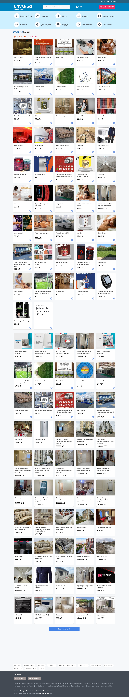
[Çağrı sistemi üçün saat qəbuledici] (43, 193)
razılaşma (49, 691)
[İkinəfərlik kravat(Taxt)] (43, 605)
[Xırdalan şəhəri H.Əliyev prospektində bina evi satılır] (43, 458)
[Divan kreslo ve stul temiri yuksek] (64, 546)
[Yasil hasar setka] (64, 76)
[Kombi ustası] (43, 135)
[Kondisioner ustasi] (106, 135)
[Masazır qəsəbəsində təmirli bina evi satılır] (85, 458)
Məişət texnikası (108, 16)
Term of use (30, 691)
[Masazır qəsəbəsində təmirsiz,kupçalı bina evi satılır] (43, 487)
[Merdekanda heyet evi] (105, 517)
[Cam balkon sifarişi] (106, 76)
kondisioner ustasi (31, 668)
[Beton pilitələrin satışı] (64, 135)
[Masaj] (22, 193)
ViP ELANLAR (21, 37)
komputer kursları (29, 665)
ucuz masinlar (108, 665)
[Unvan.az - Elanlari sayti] (23, 6)
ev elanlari (17, 665)
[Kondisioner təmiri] (85, 47)
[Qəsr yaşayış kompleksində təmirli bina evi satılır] (105, 429)
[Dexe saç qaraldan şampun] (22, 310)
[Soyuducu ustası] (43, 164)
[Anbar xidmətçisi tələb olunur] (22, 76)
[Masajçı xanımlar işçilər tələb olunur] (43, 223)
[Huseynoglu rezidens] (85, 546)
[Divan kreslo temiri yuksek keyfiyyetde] (43, 546)
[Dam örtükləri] (106, 106)
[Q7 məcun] (43, 106)
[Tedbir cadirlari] (43, 76)
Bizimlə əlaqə (111, 1)
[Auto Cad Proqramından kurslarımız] (105, 575)
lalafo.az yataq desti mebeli (67, 665)
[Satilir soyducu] (43, 429)
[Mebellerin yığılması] (64, 106)
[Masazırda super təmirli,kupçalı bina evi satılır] (105, 487)
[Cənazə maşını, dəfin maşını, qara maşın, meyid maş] (22, 252)
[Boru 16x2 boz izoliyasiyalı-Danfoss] (64, 341)
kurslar (42, 668)
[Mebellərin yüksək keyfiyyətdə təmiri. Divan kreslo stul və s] (43, 517)
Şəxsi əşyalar (46, 25)
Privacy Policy (19, 691)
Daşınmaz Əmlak (26, 16)
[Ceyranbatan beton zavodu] (22, 106)
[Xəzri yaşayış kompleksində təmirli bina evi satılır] (64, 458)
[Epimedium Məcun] (22, 164)
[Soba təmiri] (23, 605)
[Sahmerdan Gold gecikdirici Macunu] (85, 164)
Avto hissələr (87, 25)
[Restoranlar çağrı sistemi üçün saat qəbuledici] (106, 281)
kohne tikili (41, 665)
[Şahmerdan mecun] (64, 252)
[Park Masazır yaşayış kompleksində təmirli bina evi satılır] (23, 458)
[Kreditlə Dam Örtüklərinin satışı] (43, 47)
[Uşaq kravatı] (105, 605)
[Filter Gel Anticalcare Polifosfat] (105, 341)
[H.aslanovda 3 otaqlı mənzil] (23, 575)
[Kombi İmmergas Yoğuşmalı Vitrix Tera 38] (43, 341)
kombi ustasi (18, 668)
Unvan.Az (18, 32)
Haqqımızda (40, 691)
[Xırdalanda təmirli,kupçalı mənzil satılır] (85, 429)
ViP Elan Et (33, 37)
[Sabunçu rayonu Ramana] (85, 605)
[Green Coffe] (64, 47)
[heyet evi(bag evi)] (85, 517)
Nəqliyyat (64, 25)
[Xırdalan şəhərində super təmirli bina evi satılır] (64, 487)
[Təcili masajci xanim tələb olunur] (85, 193)
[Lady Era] (85, 223)
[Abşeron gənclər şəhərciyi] (85, 575)
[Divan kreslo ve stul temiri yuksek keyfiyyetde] (23, 517)
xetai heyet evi (83, 665)
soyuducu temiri (96, 665)
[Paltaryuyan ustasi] (85, 281)
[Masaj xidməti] (22, 47)
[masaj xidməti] (85, 106)
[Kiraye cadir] (85, 135)
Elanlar (103, 1)
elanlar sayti (51, 665)
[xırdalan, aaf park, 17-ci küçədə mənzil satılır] (106, 193)
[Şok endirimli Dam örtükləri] (43, 252)
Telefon (64, 16)
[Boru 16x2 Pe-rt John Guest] (85, 370)
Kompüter (85, 16)
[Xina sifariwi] (23, 429)
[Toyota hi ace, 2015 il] (64, 223)
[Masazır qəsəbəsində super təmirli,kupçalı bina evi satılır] (85, 487)
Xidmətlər (44, 16)
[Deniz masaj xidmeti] (85, 76)
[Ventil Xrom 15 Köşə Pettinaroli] (23, 341)
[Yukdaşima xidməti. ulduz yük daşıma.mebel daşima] (64, 164)
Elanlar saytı (19, 9)
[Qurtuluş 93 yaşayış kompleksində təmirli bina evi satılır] (64, 429)
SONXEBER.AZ (34, 678)
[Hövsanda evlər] (64, 575)
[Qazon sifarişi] (106, 252)
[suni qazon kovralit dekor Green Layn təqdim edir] (43, 281)
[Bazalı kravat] (64, 605)
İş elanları (23, 25)
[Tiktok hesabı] (23, 546)
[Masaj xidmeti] (106, 47)
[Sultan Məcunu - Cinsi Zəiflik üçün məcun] (85, 252)
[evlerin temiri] (64, 281)
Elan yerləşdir (108, 7)
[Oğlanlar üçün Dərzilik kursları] (43, 575)
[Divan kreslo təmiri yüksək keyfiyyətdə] (64, 517)
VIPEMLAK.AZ (20, 678)
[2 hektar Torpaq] (105, 546)
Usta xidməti (107, 25)
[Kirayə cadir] (64, 193)
